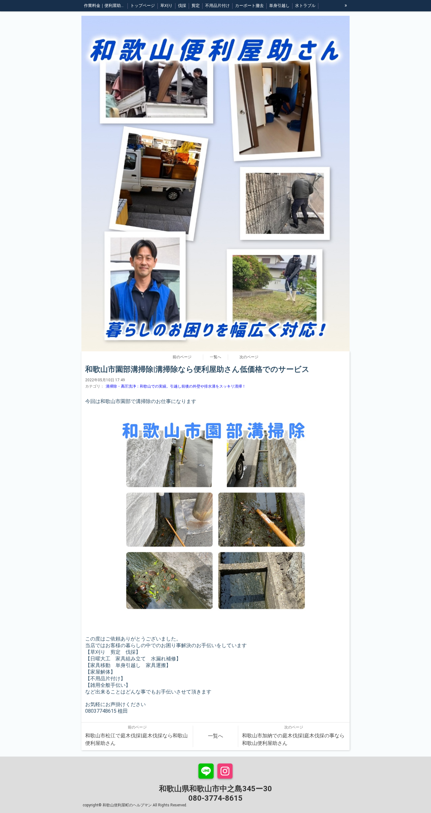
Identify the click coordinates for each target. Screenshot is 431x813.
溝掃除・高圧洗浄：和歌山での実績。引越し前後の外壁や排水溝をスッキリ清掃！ (176, 386)
